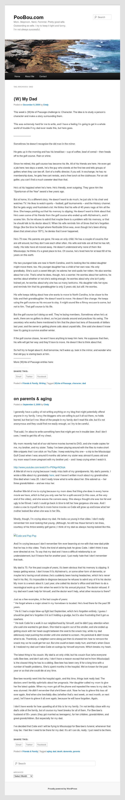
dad (84, 383)
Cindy (46, 104)
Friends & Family (30, 383)
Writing (42, 383)
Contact (43, 76)
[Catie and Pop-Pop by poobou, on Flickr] (25, 535)
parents (76, 751)
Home (17, 76)
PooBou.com (29, 17)
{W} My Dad (25, 99)
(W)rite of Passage (62, 383)
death (59, 751)
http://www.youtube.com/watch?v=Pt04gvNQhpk (39, 467)
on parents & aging (33, 398)
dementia (67, 751)
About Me (29, 76)
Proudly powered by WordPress (62, 788)
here (51, 475)
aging (49, 751)
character (76, 383)
